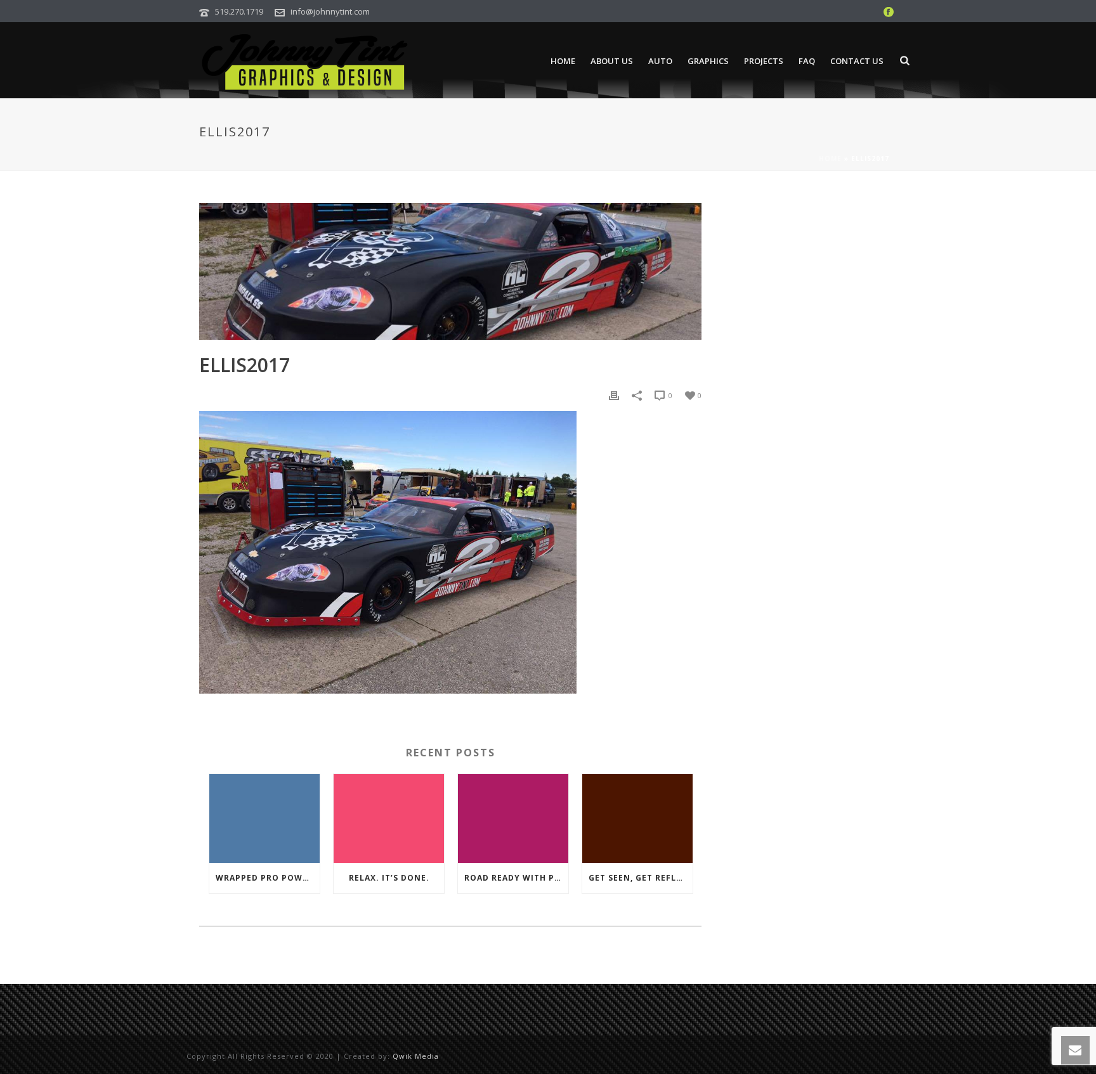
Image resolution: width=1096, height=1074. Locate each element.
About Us (611, 61)
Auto (660, 61)
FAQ (807, 61)
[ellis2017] (450, 271)
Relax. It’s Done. (389, 877)
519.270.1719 (239, 11)
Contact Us (857, 61)
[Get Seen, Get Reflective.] (637, 818)
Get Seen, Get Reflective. (641, 877)
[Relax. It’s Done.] (389, 818)
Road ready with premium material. (516, 877)
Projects (763, 61)
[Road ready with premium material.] (513, 818)
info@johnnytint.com (330, 11)
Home (563, 61)
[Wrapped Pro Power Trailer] (264, 818)
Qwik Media (416, 1056)
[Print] (614, 394)
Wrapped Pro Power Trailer (268, 877)
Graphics (708, 61)
